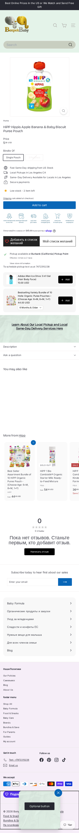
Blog (5, 685)
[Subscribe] (65, 582)
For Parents (9, 732)
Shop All (7, 704)
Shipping (7, 198)
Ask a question (12, 355)
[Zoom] (63, 110)
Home (6, 120)
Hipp (22, 435)
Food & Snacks (11, 713)
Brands (7, 722)
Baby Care (8, 718)
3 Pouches (36, 158)
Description (10, 346)
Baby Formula (10, 708)
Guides (7, 736)
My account (9, 741)
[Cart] (64, 25)
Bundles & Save (11, 727)
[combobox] (39, 45)
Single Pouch (13, 157)
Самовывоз (9, 680)
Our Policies (9, 675)
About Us (8, 689)
